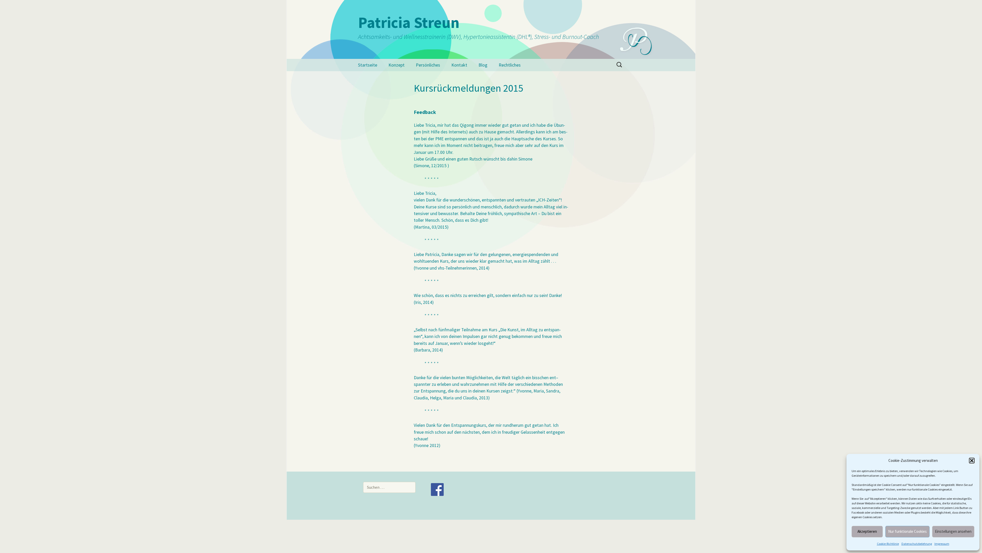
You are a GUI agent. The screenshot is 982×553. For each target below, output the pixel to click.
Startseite (367, 65)
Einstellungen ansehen (953, 531)
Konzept (396, 65)
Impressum (941, 544)
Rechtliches (510, 65)
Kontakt (459, 65)
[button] (971, 460)
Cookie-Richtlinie (888, 544)
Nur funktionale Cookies (907, 531)
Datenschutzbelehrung (916, 544)
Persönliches (428, 65)
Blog (482, 65)
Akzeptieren (867, 531)
